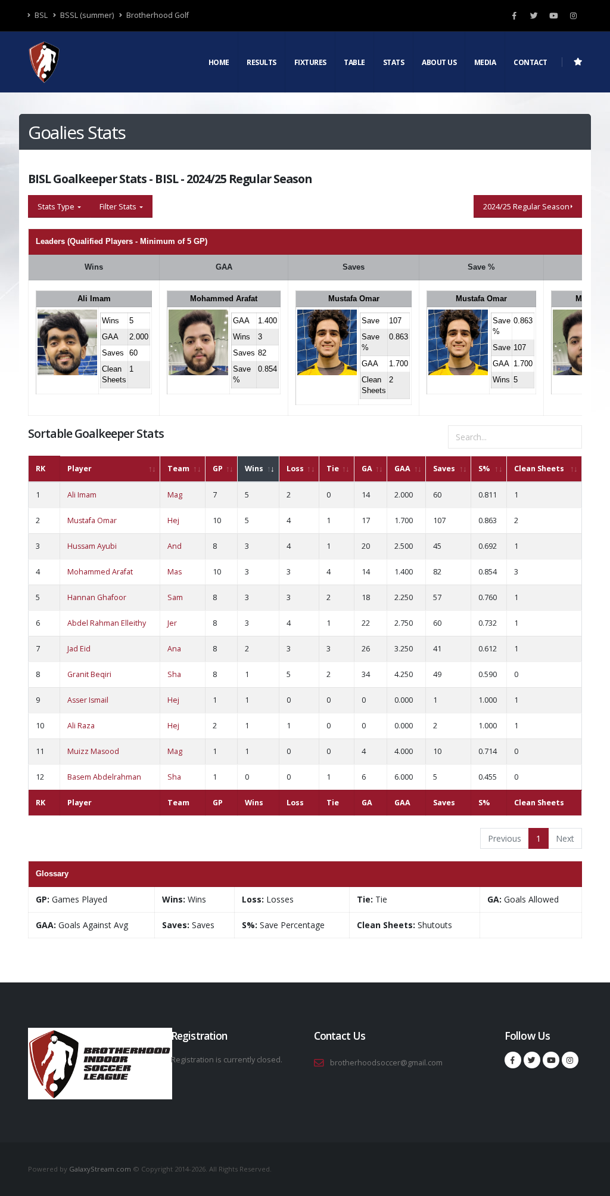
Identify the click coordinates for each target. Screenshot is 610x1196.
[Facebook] (514, 15)
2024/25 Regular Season (526, 206)
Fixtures (310, 62)
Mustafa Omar (353, 298)
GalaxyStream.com (101, 1168)
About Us (439, 62)
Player (79, 468)
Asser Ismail (87, 700)
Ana (174, 649)
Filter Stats (118, 206)
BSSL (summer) (86, 15)
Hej (173, 520)
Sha (174, 674)
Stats (393, 62)
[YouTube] (553, 15)
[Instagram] (573, 15)
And (174, 546)
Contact (530, 62)
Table (354, 62)
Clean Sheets (539, 468)
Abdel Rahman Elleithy (106, 623)
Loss (295, 468)
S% (484, 468)
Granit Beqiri (89, 674)
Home (218, 62)
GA (367, 468)
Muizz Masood (93, 751)
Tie (332, 468)
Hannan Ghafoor (96, 597)
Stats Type (57, 206)
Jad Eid (79, 649)
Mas (174, 572)
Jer (172, 623)
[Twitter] (533, 15)
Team (178, 468)
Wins (254, 468)
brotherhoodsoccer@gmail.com (386, 1063)
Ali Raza (81, 726)
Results (261, 62)
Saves (444, 468)
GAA (402, 468)
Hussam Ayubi (92, 546)
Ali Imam (94, 298)
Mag (174, 495)
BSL (40, 15)
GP (218, 468)
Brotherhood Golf (157, 15)
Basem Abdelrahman (104, 777)
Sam (175, 597)
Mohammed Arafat (223, 298)
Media (485, 62)
